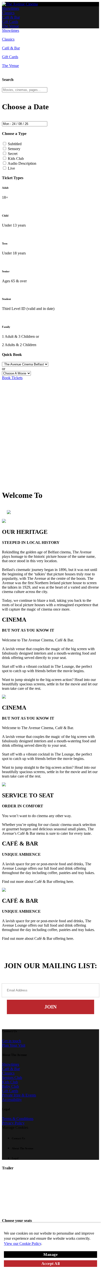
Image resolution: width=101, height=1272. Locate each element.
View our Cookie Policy (22, 1243)
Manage (50, 1254)
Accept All (50, 1263)
